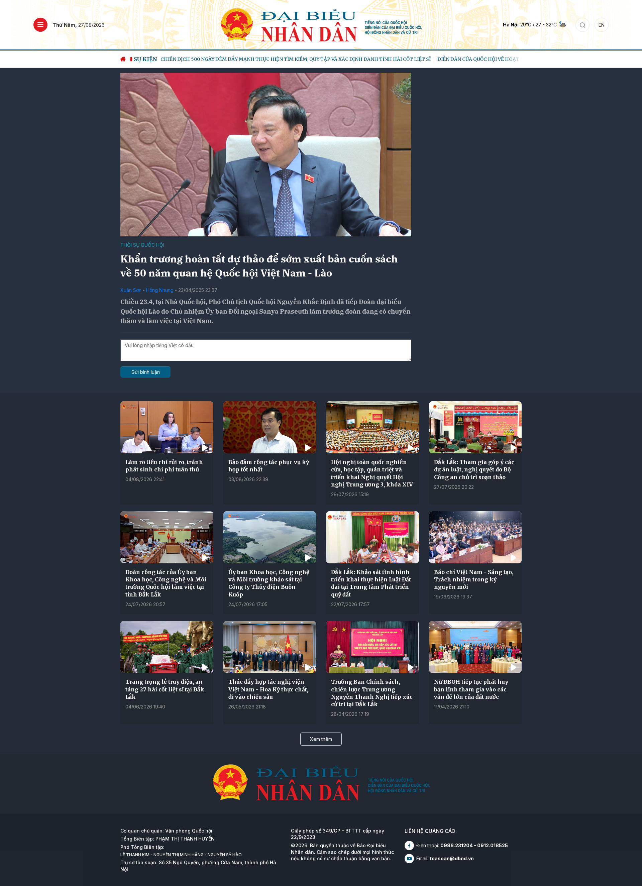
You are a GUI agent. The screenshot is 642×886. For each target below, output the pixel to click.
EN (602, 25)
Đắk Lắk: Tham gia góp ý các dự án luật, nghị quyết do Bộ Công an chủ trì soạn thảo (474, 469)
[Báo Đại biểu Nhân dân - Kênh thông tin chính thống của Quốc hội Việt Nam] (321, 24)
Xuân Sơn (130, 290)
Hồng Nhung (160, 290)
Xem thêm (321, 739)
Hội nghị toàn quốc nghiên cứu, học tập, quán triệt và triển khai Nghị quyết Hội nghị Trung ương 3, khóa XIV (372, 473)
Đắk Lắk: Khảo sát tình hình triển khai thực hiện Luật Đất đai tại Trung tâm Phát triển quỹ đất (371, 583)
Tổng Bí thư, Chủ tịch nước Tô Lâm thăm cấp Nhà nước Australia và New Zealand (427, 59)
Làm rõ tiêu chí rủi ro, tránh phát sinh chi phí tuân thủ (164, 466)
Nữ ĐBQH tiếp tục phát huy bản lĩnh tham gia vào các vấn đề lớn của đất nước (471, 689)
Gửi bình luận (145, 372)
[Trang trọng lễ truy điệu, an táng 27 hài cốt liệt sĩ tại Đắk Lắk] (166, 647)
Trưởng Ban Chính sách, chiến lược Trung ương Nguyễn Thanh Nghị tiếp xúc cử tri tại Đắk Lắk (372, 692)
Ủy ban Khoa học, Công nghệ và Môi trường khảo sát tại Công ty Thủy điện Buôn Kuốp (268, 583)
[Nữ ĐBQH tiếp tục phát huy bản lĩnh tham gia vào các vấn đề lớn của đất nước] (475, 647)
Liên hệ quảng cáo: (431, 831)
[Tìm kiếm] (582, 25)
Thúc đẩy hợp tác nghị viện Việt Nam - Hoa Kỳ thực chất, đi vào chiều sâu (268, 689)
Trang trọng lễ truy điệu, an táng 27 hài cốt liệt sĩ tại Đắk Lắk (164, 689)
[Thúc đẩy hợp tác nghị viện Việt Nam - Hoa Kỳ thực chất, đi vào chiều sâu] (269, 647)
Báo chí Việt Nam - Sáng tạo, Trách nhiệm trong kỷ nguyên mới (473, 579)
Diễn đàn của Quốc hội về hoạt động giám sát (250, 59)
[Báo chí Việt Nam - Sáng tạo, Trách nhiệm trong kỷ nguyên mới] (475, 537)
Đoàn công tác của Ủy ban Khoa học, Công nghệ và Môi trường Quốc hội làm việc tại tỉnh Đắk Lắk (165, 583)
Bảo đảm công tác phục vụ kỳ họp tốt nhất (268, 466)
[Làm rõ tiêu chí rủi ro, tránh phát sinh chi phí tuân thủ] (166, 427)
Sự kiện (145, 59)
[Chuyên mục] (40, 25)
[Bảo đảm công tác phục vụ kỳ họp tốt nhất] (269, 427)
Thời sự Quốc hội (142, 245)
